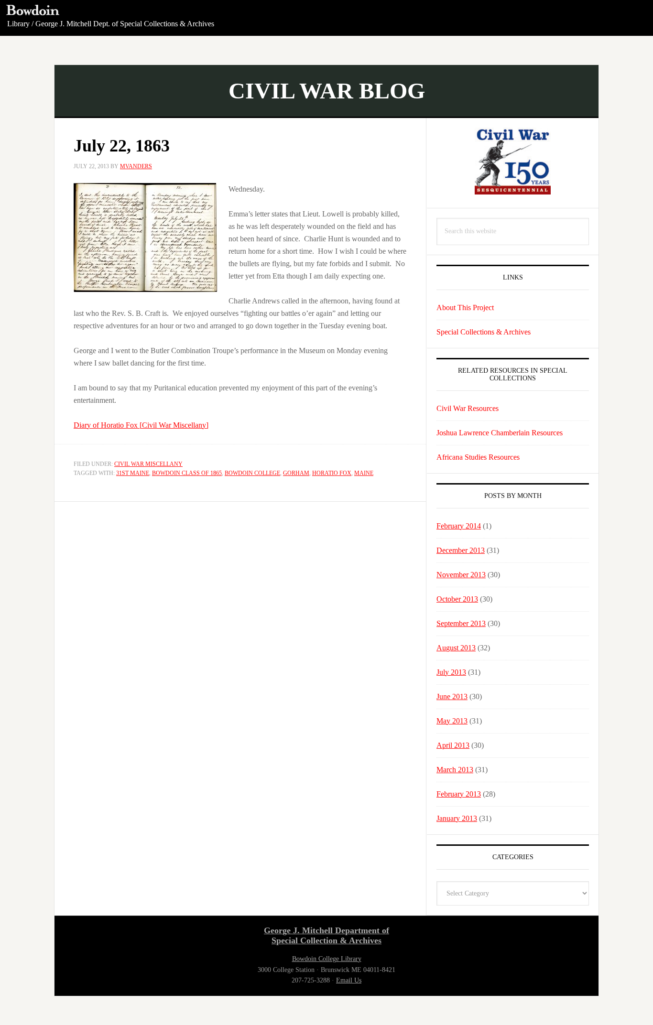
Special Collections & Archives (483, 332)
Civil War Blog (327, 90)
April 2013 (452, 745)
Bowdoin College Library (326, 958)
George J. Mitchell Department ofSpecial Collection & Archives (326, 936)
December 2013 (460, 550)
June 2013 (452, 696)
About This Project (465, 307)
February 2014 (458, 526)
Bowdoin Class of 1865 (187, 473)
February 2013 (458, 794)
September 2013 (461, 623)
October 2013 (457, 599)
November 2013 (461, 575)
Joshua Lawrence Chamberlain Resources (499, 433)
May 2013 (452, 721)
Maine (363, 473)
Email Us (348, 980)
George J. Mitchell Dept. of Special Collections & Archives (124, 24)
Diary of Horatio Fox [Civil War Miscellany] (141, 425)
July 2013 (451, 672)
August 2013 (456, 648)
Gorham (296, 473)
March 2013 (454, 770)
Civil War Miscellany (148, 464)
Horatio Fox (331, 473)
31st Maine (132, 473)
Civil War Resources (467, 408)
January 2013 (456, 818)
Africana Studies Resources (478, 457)
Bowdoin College (252, 473)
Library (18, 24)
